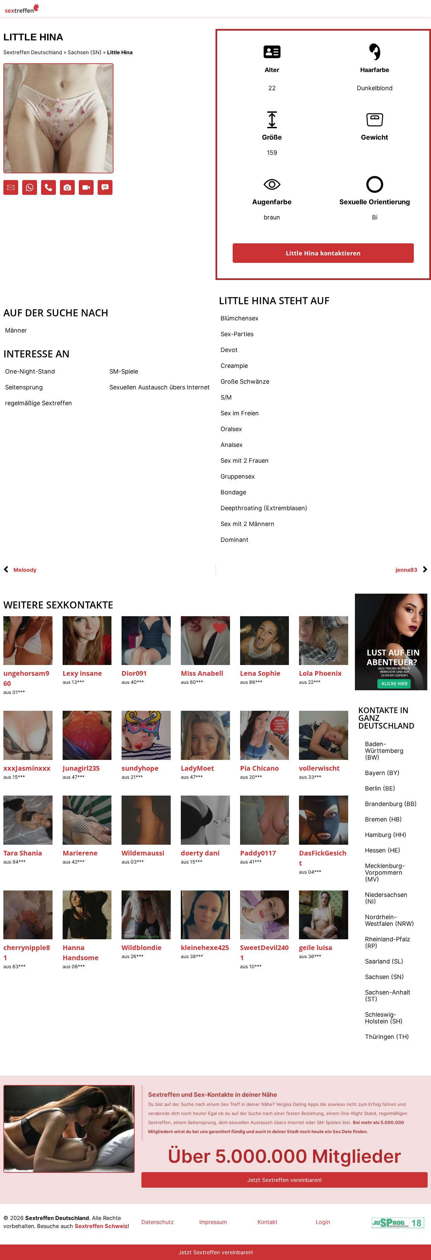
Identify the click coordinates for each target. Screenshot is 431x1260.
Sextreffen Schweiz (101, 1226)
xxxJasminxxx (27, 768)
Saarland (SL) (384, 961)
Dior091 (134, 673)
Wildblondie (142, 947)
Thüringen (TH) (387, 1036)
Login (323, 1222)
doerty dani (200, 853)
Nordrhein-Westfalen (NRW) (389, 920)
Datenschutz (157, 1222)
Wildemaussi (143, 853)
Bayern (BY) (382, 772)
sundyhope (140, 768)
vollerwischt (319, 768)
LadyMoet (197, 768)
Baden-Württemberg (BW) (384, 750)
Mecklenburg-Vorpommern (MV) (385, 872)
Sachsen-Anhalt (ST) (387, 996)
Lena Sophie (260, 673)
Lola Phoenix (320, 673)
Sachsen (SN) (85, 52)
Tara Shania (22, 853)
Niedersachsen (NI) (386, 898)
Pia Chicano (259, 768)
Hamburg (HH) (385, 834)
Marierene (80, 853)
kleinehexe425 (205, 947)
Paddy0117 (258, 853)
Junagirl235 (81, 768)
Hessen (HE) (382, 850)
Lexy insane (82, 673)
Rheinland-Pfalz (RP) (387, 942)
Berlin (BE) (380, 788)
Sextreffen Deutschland (32, 52)
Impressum (213, 1222)
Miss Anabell (202, 673)
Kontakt (267, 1222)
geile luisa (315, 947)
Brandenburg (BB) (391, 803)
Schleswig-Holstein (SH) (384, 1018)
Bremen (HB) (383, 819)
